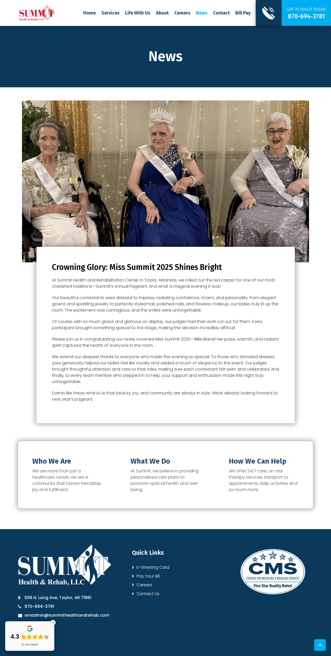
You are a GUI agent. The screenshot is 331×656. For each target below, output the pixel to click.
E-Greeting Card (153, 567)
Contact (221, 13)
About (162, 13)
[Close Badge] (53, 622)
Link (293, 13)
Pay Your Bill (148, 576)
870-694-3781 (39, 606)
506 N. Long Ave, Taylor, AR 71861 (58, 598)
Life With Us (137, 13)
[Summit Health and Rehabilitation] (37, 13)
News (201, 13)
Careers (182, 13)
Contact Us (148, 594)
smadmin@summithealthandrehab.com (67, 615)
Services (110, 13)
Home (89, 13)
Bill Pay (243, 13)
